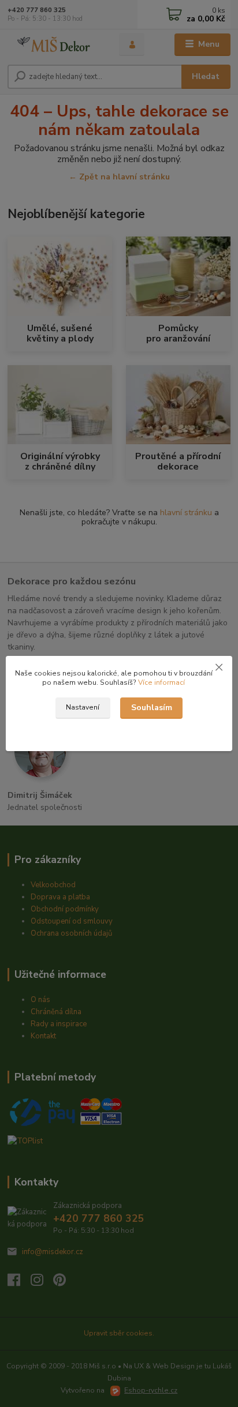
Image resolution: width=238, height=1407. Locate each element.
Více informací (161, 682)
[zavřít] (218, 667)
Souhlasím (151, 707)
